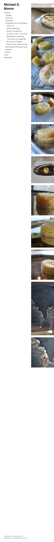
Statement (8, 53)
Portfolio (7, 9)
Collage (8, 11)
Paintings (9, 14)
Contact (7, 48)
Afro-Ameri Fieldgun (14, 38)
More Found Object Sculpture (18, 40)
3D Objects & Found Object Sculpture (17, 19)
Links (6, 51)
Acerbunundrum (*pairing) (17, 30)
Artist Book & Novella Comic (16, 43)
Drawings (9, 16)
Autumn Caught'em (14, 27)
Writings (8, 46)
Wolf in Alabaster (13, 24)
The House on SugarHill (16, 35)
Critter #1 (10, 22)
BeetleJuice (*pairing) (15, 32)
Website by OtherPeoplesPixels (16, 538)
